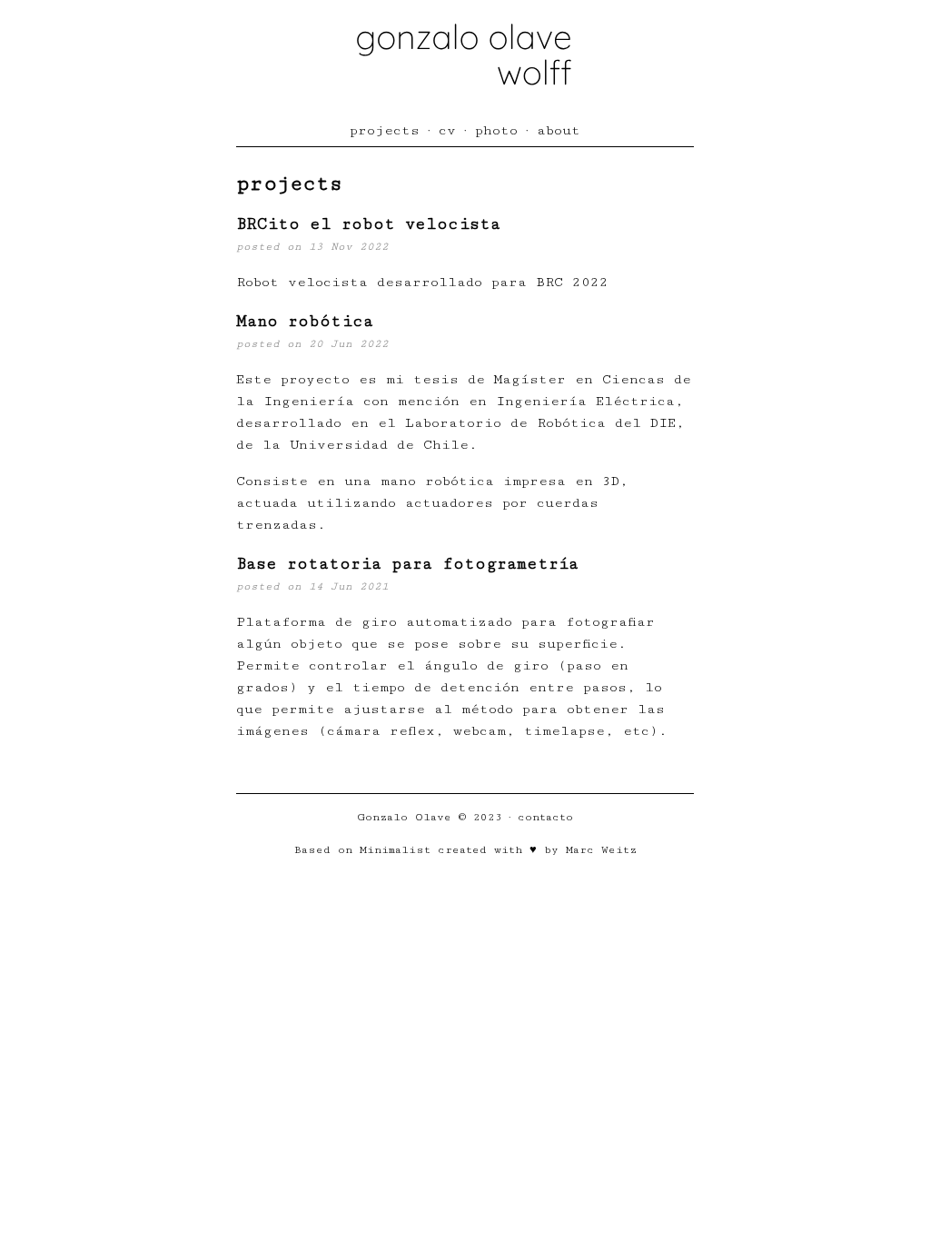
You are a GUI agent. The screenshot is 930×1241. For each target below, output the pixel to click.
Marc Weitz (601, 849)
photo (496, 130)
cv (447, 130)
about (558, 130)
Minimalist (395, 849)
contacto (545, 816)
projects (385, 130)
